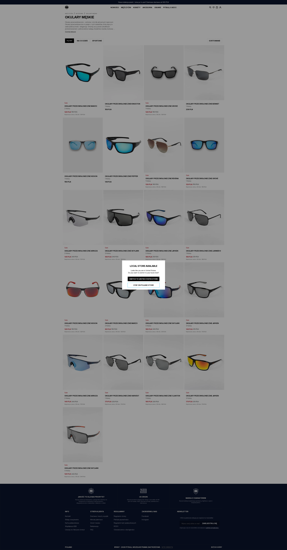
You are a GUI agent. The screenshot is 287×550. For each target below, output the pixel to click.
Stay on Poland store (143, 285)
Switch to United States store (143, 279)
